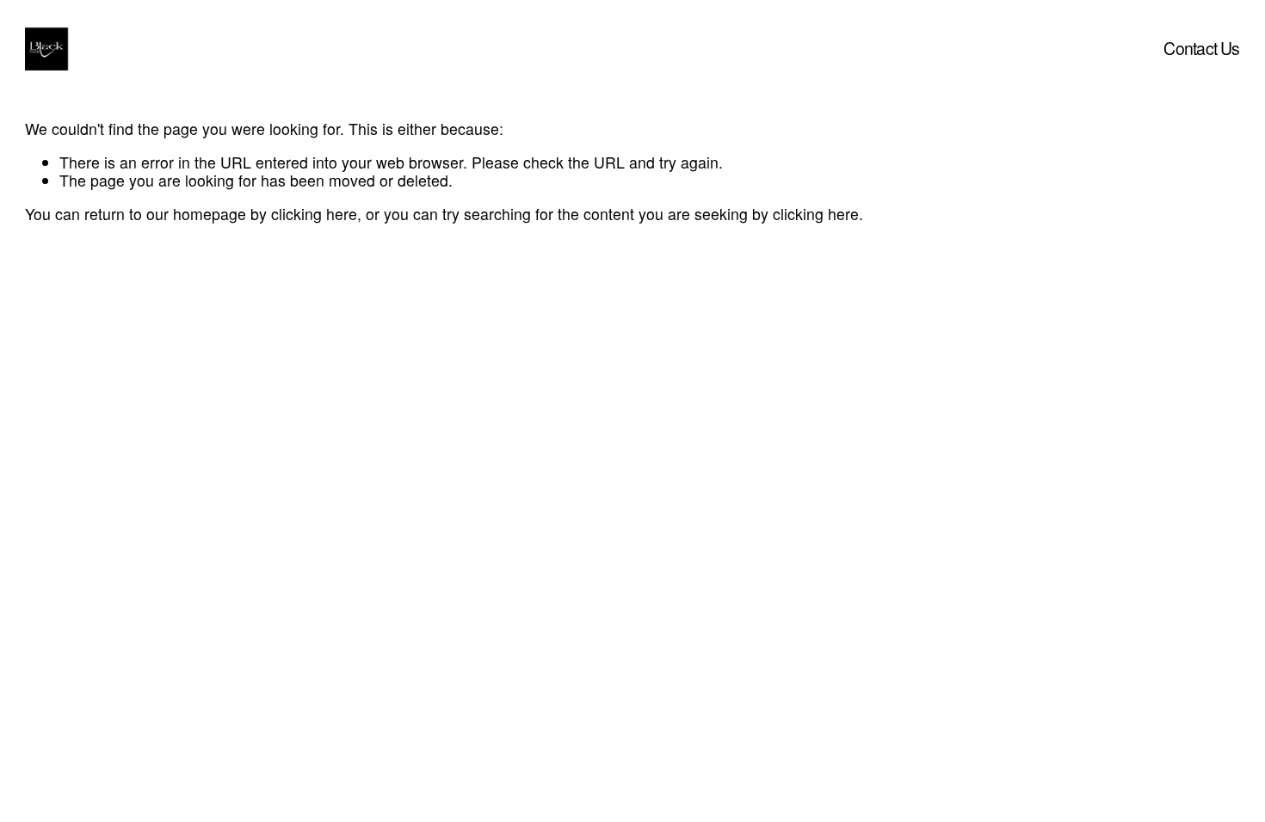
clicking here (314, 213)
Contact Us (1201, 48)
